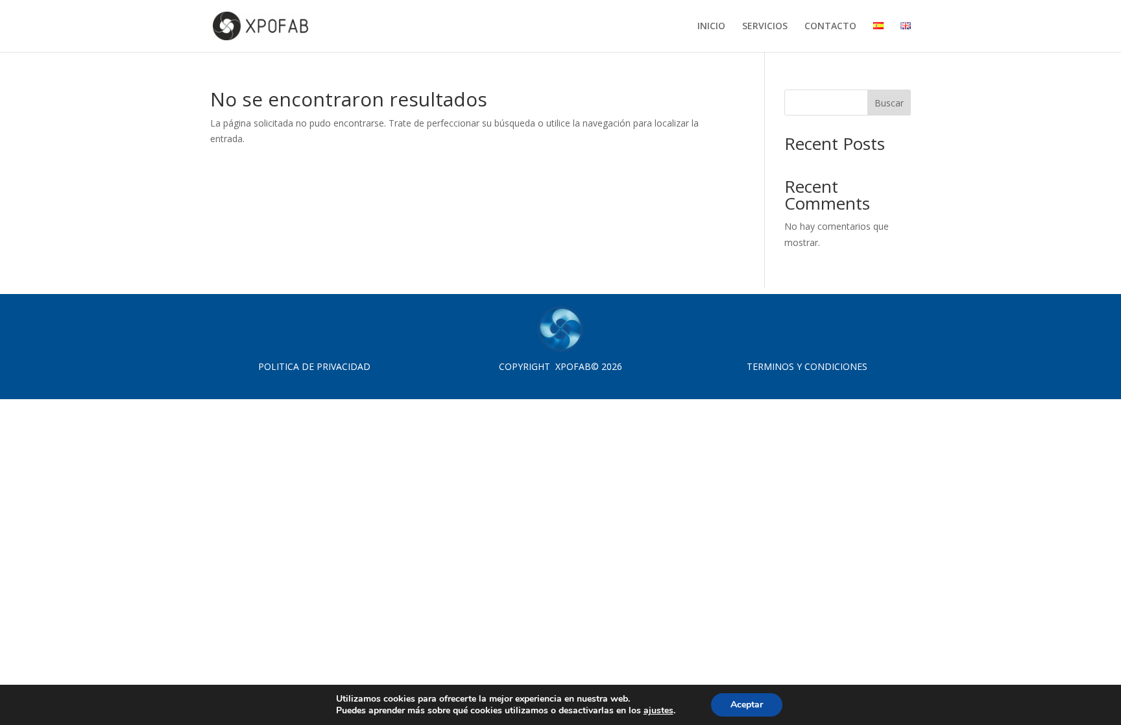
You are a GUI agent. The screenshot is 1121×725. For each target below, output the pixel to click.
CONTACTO (830, 26)
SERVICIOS (765, 26)
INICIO (711, 26)
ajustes (658, 711)
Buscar (889, 103)
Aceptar (746, 704)
